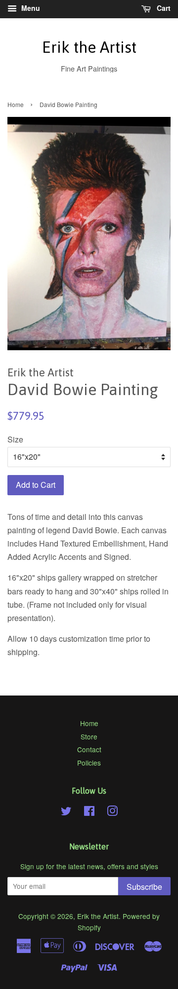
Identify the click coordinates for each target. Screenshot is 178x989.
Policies (89, 763)
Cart (163, 8)
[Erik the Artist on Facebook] (89, 812)
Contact (89, 749)
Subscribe (144, 886)
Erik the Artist (89, 47)
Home (15, 104)
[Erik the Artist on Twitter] (66, 812)
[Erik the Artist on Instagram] (112, 812)
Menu (29, 8)
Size (15, 439)
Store (89, 736)
